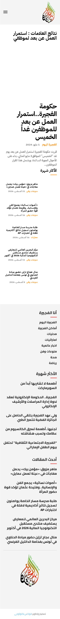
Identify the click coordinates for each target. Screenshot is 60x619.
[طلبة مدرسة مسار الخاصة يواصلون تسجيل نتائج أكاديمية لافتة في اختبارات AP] (49, 232)
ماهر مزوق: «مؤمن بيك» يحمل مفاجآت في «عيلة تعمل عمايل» (22, 185)
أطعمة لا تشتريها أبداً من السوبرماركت (38, 385)
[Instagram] (22, 597)
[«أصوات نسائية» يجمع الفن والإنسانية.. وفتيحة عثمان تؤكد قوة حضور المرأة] (49, 210)
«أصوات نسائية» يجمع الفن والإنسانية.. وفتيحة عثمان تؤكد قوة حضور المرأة (22, 207)
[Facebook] (49, 597)
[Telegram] (10, 597)
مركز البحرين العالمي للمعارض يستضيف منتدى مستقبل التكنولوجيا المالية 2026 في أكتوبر (21, 252)
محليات (34, 237)
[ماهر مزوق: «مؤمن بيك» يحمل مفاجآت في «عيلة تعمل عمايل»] (49, 187)
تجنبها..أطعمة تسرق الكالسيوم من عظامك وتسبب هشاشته (31, 431)
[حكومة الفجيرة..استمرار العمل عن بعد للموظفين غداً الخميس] (30, 72)
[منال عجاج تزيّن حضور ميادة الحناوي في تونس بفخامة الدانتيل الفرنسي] (49, 277)
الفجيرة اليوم (49, 144)
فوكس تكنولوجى (23, 614)
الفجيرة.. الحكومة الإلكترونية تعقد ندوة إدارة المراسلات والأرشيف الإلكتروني (32, 401)
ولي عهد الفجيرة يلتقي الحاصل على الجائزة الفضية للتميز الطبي (31, 417)
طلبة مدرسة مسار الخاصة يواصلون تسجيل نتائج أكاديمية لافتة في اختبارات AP (22, 230)
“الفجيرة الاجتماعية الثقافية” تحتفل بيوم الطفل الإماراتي (30, 445)
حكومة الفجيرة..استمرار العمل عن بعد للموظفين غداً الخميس (37, 122)
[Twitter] (35, 597)
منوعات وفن (32, 191)
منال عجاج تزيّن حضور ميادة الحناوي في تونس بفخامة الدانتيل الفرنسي (21, 274)
